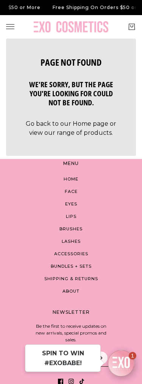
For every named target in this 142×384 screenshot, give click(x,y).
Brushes (71, 228)
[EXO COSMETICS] (71, 26)
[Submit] (101, 358)
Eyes (71, 204)
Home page (90, 123)
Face (71, 191)
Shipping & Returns (71, 278)
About (71, 291)
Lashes (71, 241)
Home (71, 179)
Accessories (71, 253)
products (98, 132)
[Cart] (132, 27)
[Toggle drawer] (10, 26)
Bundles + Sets (71, 266)
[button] (121, 363)
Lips (71, 216)
